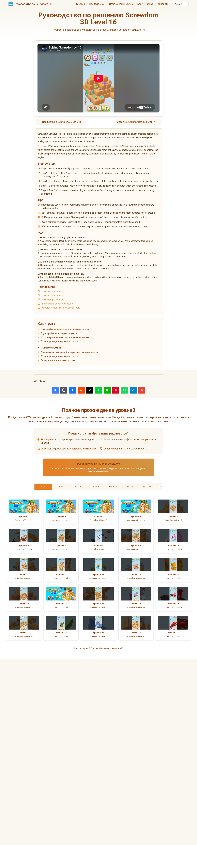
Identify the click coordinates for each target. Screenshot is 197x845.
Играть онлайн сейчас (121, 4)
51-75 (78, 486)
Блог (139, 4)
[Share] (55, 390)
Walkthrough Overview (53, 299)
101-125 (112, 486)
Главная (80, 4)
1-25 (43, 486)
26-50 (60, 486)
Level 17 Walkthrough (52, 295)
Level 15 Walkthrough (52, 291)
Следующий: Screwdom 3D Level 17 (136, 122)
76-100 (95, 486)
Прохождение (97, 4)
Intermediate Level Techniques (57, 303)
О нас (150, 4)
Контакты (162, 4)
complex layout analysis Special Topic (61, 307)
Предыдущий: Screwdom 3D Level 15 (61, 122)
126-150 (129, 486)
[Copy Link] (63, 390)
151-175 (147, 486)
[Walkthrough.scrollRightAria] (160, 486)
